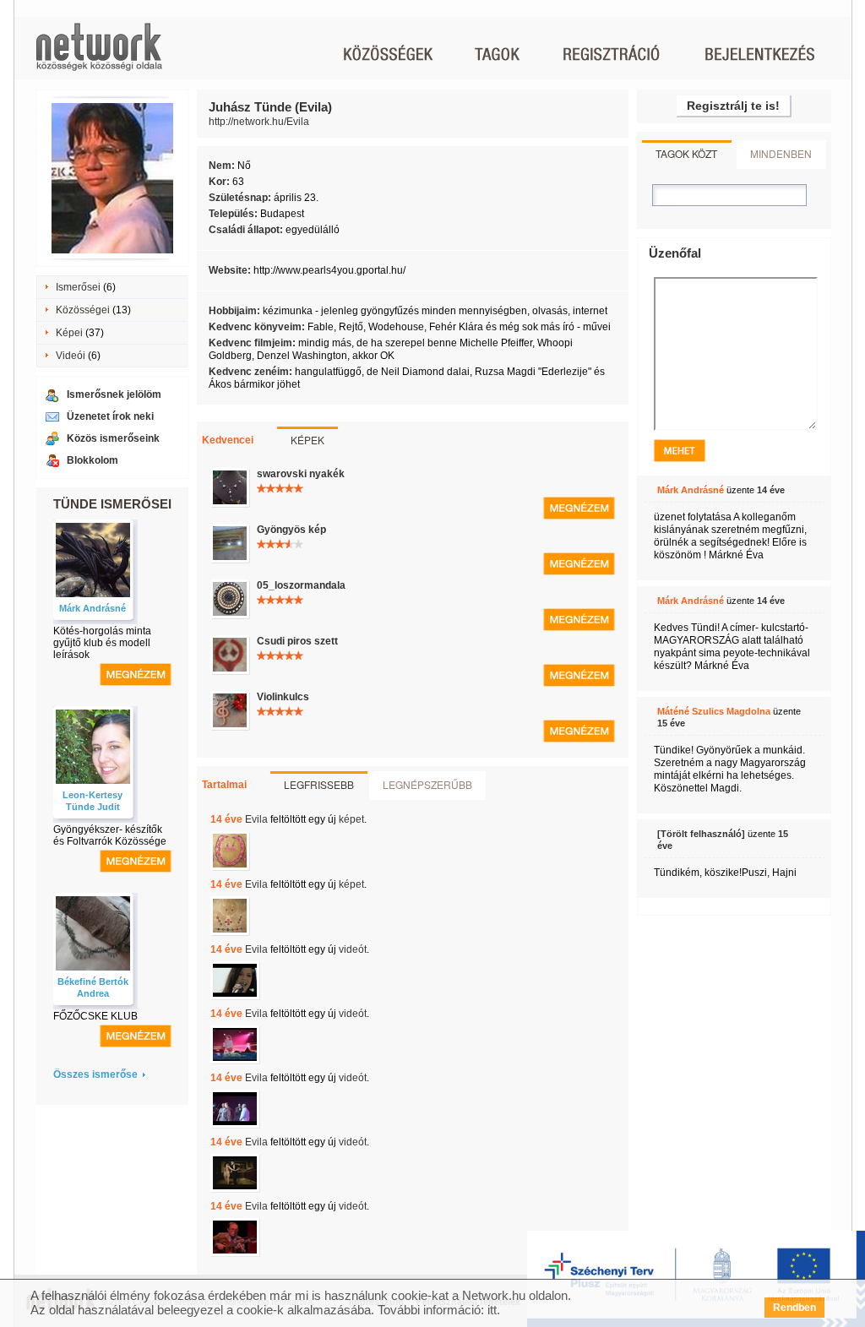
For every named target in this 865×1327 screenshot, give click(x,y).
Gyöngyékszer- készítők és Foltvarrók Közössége (109, 835)
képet (351, 819)
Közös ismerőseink (113, 438)
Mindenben (781, 153)
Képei (69, 333)
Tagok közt (686, 153)
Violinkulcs (283, 697)
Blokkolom (92, 460)
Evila (256, 819)
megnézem (135, 674)
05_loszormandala (301, 585)
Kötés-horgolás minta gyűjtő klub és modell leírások (102, 643)
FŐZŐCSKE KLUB (95, 1016)
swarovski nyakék (301, 474)
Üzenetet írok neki (110, 416)
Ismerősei (78, 287)
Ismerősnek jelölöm (114, 394)
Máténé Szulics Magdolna (713, 711)
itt (492, 1310)
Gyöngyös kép (291, 530)
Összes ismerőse (95, 1074)
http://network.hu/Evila (259, 122)
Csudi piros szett (297, 641)
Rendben (794, 1307)
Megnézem (579, 508)
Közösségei (83, 310)
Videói (70, 356)
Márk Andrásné (92, 608)
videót (353, 949)
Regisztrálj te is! (733, 105)
